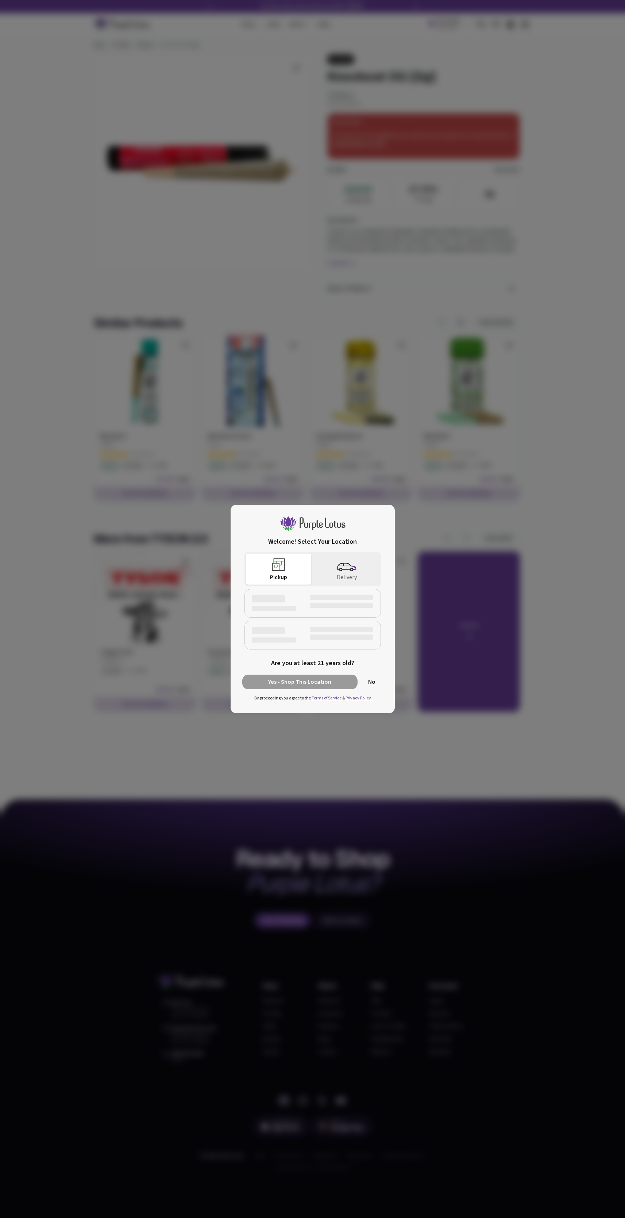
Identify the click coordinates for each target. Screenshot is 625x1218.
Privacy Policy (358, 698)
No (371, 682)
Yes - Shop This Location (299, 682)
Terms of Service (327, 698)
